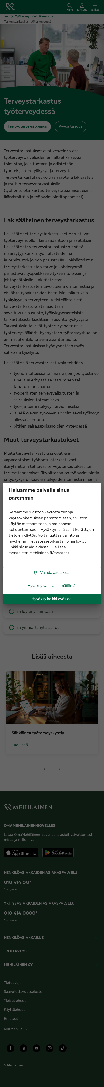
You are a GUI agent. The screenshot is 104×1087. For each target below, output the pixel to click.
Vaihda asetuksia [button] (55, 572)
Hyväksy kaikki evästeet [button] (52, 599)
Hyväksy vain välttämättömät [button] (52, 586)
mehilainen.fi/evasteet (49, 553)
